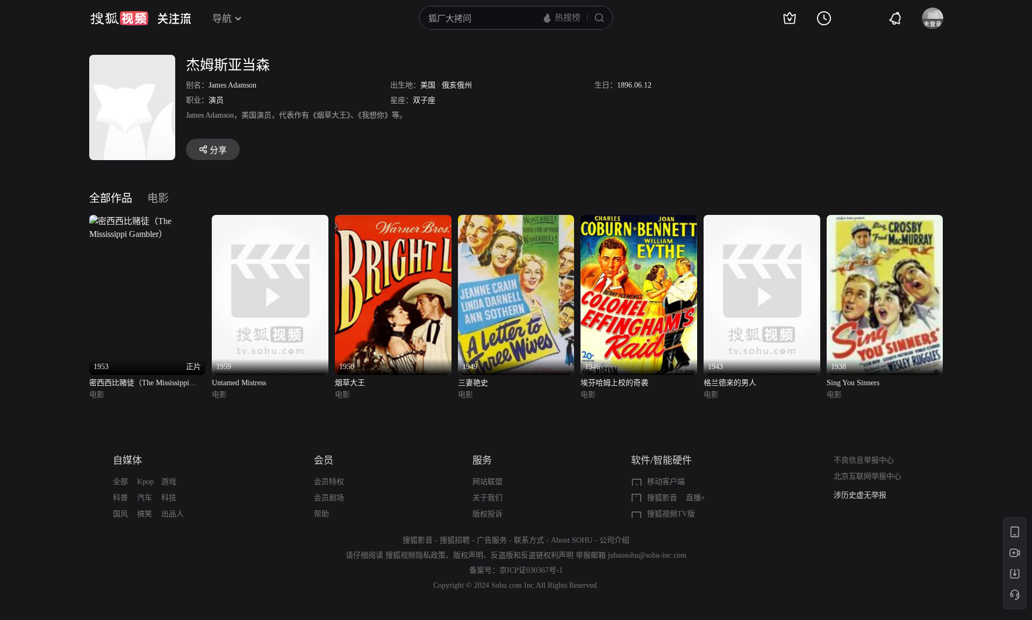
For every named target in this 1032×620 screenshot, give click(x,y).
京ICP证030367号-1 (531, 570)
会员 (323, 460)
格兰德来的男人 (730, 383)
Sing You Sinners (853, 383)
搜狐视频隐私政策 (415, 555)
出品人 (172, 514)
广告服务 (492, 540)
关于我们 (487, 498)
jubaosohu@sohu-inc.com (647, 555)
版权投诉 (487, 514)
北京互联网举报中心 (867, 476)
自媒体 (127, 460)
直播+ (695, 498)
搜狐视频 (119, 18)
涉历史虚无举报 (860, 495)
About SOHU (571, 540)
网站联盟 (487, 482)
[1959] (270, 221)
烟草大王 (350, 383)
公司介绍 (614, 540)
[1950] (393, 221)
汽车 (144, 498)
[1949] (516, 221)
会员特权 (329, 482)
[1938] (885, 221)
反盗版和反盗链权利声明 (532, 555)
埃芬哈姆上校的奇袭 (614, 383)
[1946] (638, 221)
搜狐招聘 (455, 540)
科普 (120, 498)
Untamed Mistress (239, 383)
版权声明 (468, 555)
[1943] (762, 221)
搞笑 (144, 514)
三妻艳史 (473, 383)
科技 (168, 498)
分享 (218, 150)
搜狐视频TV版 (671, 514)
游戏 (168, 482)
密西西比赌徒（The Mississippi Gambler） (139, 384)
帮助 (321, 514)
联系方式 (529, 540)
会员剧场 (329, 498)
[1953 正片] (147, 221)
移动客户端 (666, 482)
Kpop (145, 482)
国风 (120, 514)
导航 (222, 19)
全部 (120, 482)
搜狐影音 (662, 498)
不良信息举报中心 (864, 460)
